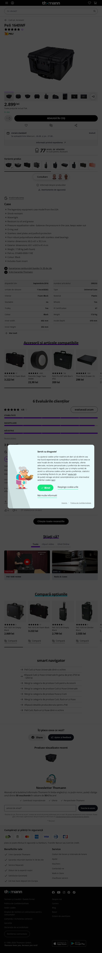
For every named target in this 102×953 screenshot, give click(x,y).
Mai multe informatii (47, 495)
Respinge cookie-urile (68, 487)
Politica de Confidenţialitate (81, 503)
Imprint (64, 503)
